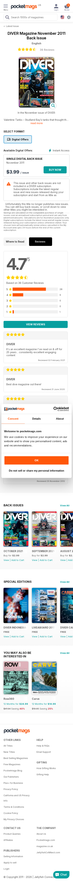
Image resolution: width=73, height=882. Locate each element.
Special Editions (18, 581)
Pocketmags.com (45, 840)
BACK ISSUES (13, 505)
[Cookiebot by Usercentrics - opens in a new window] (53, 409)
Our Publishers (11, 776)
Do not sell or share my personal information (36, 470)
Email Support (43, 752)
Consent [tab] (13, 418)
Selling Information (13, 856)
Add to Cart (17, 560)
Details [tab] (36, 418)
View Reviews (35, 324)
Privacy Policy (11, 789)
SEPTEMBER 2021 (43, 551)
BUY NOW (55, 169)
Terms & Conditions (14, 807)
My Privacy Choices (14, 819)
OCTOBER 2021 (13, 551)
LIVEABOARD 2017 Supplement (43, 627)
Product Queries (12, 834)
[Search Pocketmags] (7, 17)
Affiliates (8, 840)
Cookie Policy (11, 813)
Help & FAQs (42, 745)
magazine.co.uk (44, 846)
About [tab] (60, 418)
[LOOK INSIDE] (36, 106)
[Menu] (6, 6)
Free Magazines (12, 764)
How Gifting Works (46, 768)
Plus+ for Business (13, 783)
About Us (41, 834)
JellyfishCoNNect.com (48, 852)
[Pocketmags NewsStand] (23, 7)
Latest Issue (12, 26)
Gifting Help (42, 774)
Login (6, 868)
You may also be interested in (17, 653)
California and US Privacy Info (17, 798)
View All (64, 505)
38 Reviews (47, 49)
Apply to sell (10, 862)
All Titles (8, 745)
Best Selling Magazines (16, 758)
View (6, 560)
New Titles (9, 752)
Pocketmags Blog (13, 770)
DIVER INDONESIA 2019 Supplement (15, 627)
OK (37, 460)
